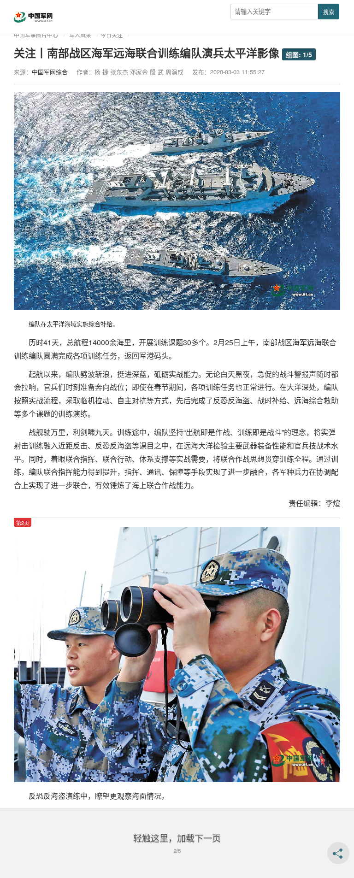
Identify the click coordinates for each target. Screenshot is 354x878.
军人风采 (80, 35)
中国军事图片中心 (36, 35)
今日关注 (111, 35)
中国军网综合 (50, 71)
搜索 (328, 12)
